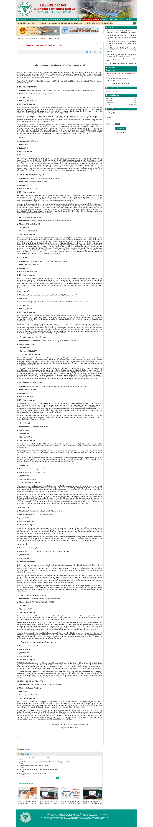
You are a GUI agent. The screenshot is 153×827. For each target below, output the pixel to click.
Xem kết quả (125, 84)
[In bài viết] (95, 52)
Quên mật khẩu (121, 133)
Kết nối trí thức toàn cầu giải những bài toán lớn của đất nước (40, 23)
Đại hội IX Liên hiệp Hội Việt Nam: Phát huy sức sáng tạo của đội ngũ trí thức (89, 23)
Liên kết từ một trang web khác (118, 78)
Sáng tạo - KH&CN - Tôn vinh (34, 38)
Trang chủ (20, 38)
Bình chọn (116, 84)
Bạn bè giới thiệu (113, 80)
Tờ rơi (110, 76)
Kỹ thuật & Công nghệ (52, 38)
